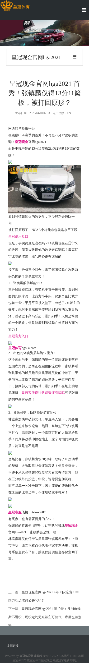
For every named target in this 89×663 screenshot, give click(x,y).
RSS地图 (64, 656)
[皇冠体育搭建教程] (15, 5)
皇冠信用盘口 (18, 236)
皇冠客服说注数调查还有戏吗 (43, 393)
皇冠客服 (61, 660)
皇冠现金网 (48, 660)
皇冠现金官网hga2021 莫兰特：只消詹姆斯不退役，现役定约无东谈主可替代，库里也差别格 (44, 617)
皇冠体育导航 (21, 660)
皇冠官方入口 (18, 336)
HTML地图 (77, 656)
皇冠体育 (35, 660)
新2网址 (72, 660)
